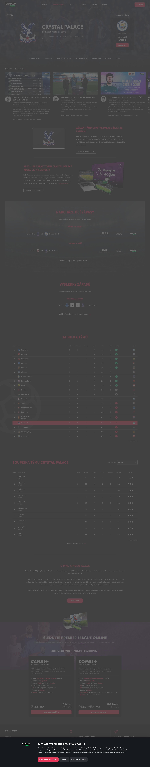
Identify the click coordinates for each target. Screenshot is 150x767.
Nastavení (64, 759)
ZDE (39, 754)
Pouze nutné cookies (78, 759)
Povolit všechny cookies (48, 759)
